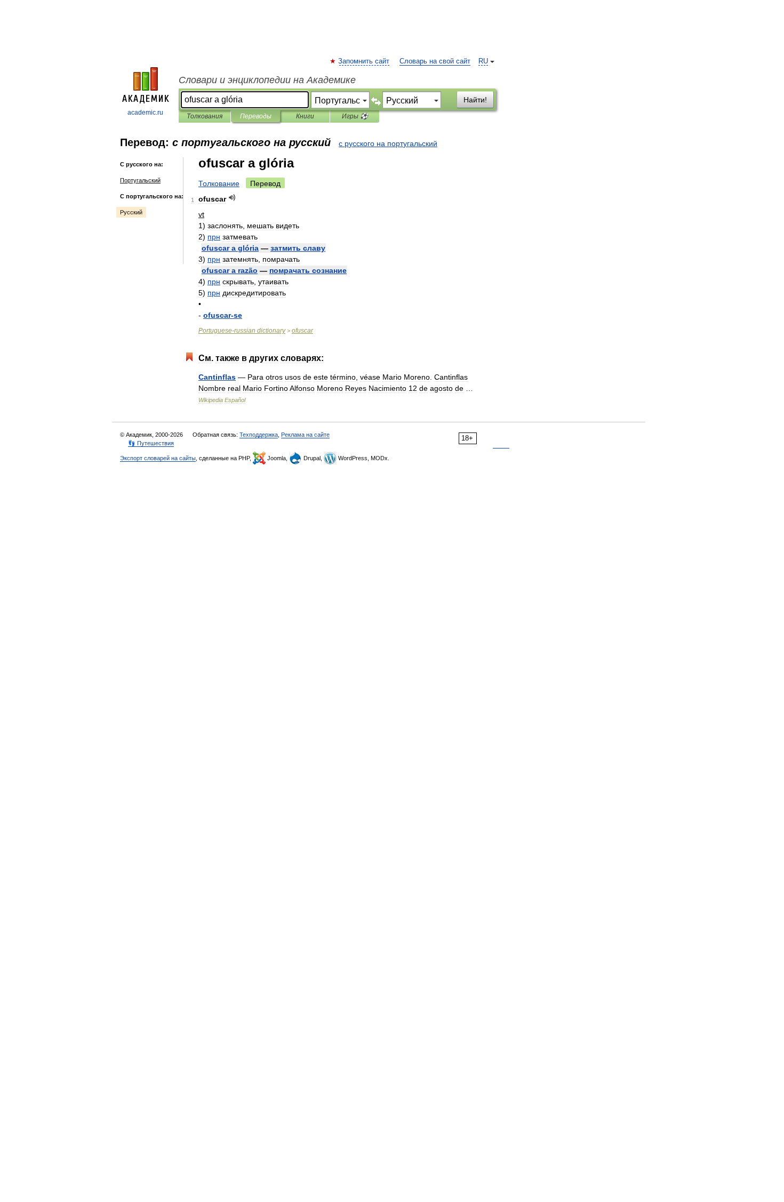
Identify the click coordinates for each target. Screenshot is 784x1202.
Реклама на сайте (305, 434)
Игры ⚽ (355, 116)
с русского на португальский (388, 143)
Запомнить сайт (364, 61)
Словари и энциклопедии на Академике (267, 80)
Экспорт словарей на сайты (158, 458)
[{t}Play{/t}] (232, 198)
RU (483, 61)
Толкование (218, 183)
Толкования (204, 116)
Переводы (255, 116)
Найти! (475, 99)
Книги (305, 116)
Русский (131, 212)
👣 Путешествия (151, 443)
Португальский (140, 180)
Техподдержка (258, 434)
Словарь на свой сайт (434, 61)
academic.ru (145, 112)
